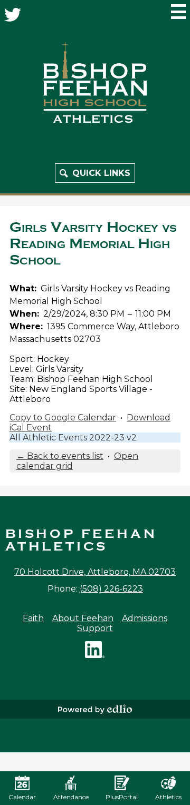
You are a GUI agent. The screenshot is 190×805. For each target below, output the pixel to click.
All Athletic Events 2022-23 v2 (73, 438)
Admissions (144, 618)
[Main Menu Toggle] (178, 11)
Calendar (22, 797)
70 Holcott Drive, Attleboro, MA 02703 (95, 572)
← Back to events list (59, 456)
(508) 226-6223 (111, 589)
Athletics (168, 797)
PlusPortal (122, 797)
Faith (33, 618)
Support (95, 628)
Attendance (71, 797)
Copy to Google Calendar (63, 418)
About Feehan (82, 618)
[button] (95, 173)
